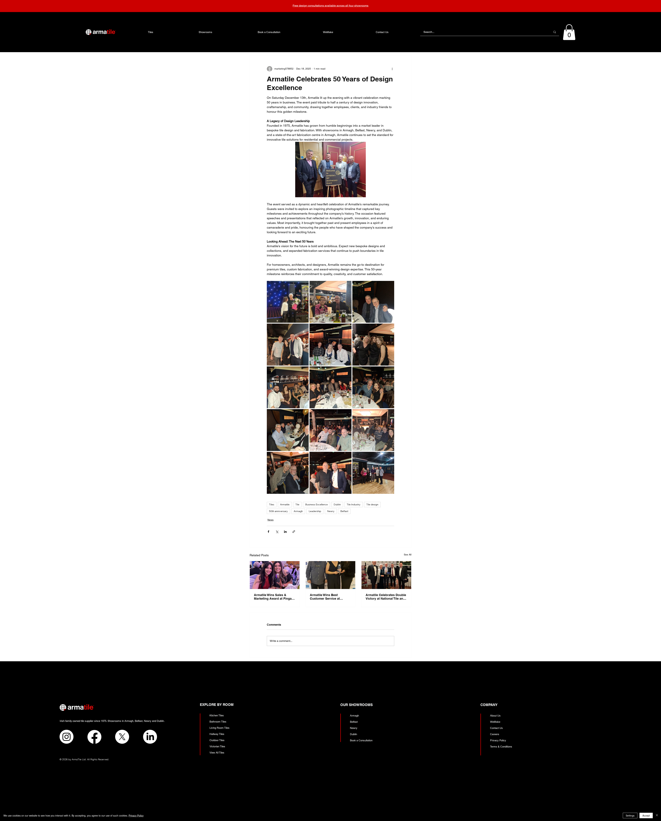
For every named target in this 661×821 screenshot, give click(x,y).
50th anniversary (278, 511)
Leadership (315, 511)
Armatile (285, 504)
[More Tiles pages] (155, 32)
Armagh (298, 511)
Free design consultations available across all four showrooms (330, 5)
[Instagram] (67, 737)
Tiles (271, 504)
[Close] (657, 815)
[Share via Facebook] (268, 531)
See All (407, 554)
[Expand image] (288, 302)
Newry (330, 511)
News (270, 519)
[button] (569, 32)
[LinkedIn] (150, 737)
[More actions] (392, 69)
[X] (122, 737)
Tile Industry (353, 504)
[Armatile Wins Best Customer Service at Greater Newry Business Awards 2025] (330, 575)
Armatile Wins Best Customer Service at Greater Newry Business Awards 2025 (328, 596)
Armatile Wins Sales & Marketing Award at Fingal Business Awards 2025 (273, 596)
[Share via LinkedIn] (285, 531)
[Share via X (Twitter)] (277, 531)
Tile (297, 504)
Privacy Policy (136, 815)
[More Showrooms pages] (214, 32)
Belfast (344, 511)
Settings (630, 815)
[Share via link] (293, 531)
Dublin (337, 504)
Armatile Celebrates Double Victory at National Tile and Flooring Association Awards (386, 596)
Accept (646, 815)
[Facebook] (94, 737)
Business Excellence (316, 504)
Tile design (372, 504)
